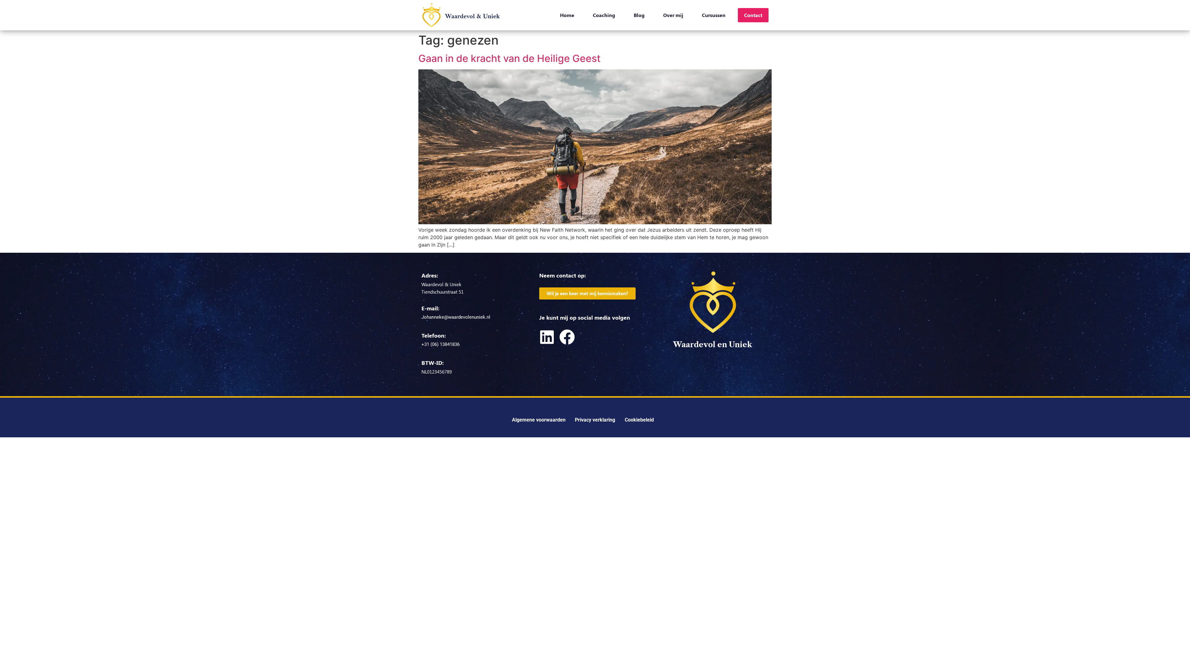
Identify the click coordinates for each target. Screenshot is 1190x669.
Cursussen (713, 15)
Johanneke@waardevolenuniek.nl (455, 317)
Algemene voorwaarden (539, 420)
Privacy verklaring (595, 420)
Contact (753, 15)
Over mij (673, 15)
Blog (639, 15)
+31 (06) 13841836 (440, 344)
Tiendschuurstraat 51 (442, 292)
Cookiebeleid (639, 420)
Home (567, 15)
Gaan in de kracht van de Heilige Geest (509, 58)
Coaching (604, 15)
